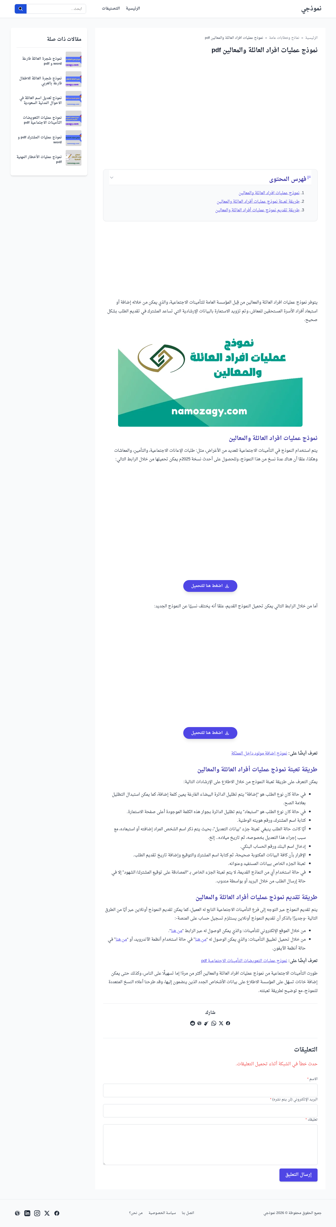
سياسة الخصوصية (162, 1213)
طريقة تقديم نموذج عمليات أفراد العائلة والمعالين (257, 210)
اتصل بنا (188, 1213)
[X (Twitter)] (47, 1213)
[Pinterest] (17, 1213)
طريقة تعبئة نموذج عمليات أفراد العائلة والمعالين (258, 202)
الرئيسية (133, 9)
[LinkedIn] (27, 1213)
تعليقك (311, 1119)
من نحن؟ (136, 1213)
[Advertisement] (210, 108)
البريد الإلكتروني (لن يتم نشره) (294, 1099)
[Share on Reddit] (192, 1023)
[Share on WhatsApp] (214, 1023)
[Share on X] (221, 1023)
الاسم (312, 1079)
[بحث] (21, 9)
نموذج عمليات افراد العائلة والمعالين (269, 193)
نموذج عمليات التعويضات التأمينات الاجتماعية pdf (244, 961)
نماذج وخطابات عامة (284, 38)
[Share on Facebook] (228, 1023)
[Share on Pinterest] (199, 1023)
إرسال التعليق (298, 1174)
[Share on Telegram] (206, 1023)
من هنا (176, 931)
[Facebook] (57, 1213)
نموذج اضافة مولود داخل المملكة (259, 754)
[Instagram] (37, 1213)
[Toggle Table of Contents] (111, 177)
